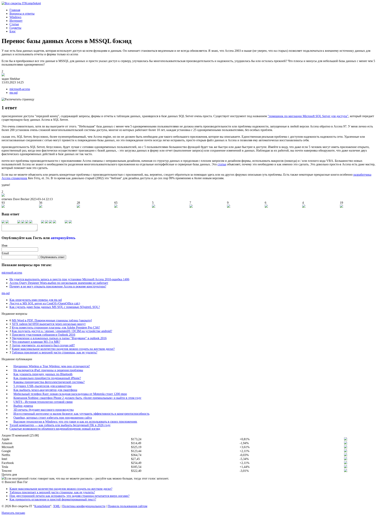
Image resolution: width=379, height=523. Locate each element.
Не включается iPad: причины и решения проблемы (48, 370)
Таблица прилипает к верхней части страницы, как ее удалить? (54, 352)
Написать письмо (13, 513)
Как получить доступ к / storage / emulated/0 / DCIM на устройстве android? (62, 331)
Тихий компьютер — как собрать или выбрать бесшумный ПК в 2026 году (60, 425)
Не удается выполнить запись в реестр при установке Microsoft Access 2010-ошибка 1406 (69, 279)
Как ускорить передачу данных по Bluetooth (42, 374)
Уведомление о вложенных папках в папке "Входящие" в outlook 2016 (59, 338)
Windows (15, 17)
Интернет (16, 20)
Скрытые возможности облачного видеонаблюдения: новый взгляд (54, 428)
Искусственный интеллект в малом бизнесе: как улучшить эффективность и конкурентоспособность (81, 413)
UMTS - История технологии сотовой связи (43, 401)
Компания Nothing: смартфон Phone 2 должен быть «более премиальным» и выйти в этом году (77, 398)
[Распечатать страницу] (18, 99)
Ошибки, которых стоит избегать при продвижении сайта (52, 417)
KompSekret (42, 506)
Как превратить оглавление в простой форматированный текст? (52, 499)
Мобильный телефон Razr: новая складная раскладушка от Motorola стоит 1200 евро (70, 394)
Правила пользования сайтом (127, 506)
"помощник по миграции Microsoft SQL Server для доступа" (308, 116)
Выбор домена (23, 405)
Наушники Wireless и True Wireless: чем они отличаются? (51, 366)
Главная (14, 10)
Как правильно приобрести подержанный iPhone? (47, 378)
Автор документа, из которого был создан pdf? (43, 345)
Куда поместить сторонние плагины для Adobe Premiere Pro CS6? (56, 327)
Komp (33, 3)
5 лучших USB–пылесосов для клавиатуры (42, 386)
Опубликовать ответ (52, 257)
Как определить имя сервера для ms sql (35, 300)
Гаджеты (15, 27)
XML (56, 506)
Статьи (14, 24)
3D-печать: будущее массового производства (43, 409)
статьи (222, 164)
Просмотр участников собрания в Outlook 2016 (43, 334)
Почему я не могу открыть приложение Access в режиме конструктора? (57, 286)
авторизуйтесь (63, 238)
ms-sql (13, 92)
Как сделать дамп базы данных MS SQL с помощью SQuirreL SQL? (54, 307)
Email (5, 253)
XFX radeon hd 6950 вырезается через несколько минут (49, 324)
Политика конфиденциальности (83, 506)
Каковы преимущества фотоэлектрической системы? (49, 382)
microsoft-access (19, 89)
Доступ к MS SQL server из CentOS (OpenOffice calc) (44, 303)
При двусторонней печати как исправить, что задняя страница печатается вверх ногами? (69, 496)
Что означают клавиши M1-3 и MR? (36, 341)
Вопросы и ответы (22, 13)
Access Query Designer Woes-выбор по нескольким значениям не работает (58, 283)
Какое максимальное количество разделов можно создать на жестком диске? (63, 349)
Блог (12, 31)
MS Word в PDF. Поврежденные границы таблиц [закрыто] (52, 320)
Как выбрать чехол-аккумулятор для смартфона (45, 390)
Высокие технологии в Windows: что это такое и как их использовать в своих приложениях (75, 421)
